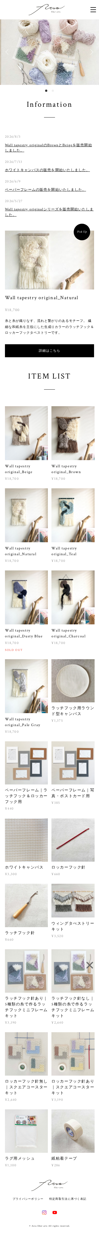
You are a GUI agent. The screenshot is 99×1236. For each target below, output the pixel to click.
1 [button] (46, 91)
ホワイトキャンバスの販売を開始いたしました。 (47, 170)
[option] (49, 52)
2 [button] (53, 91)
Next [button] (91, 52)
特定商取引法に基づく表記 (67, 1198)
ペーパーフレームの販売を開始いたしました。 (45, 189)
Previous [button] (8, 52)
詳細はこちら (49, 351)
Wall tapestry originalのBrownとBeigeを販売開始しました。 (48, 148)
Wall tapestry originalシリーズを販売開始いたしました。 (49, 212)
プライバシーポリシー (28, 1198)
